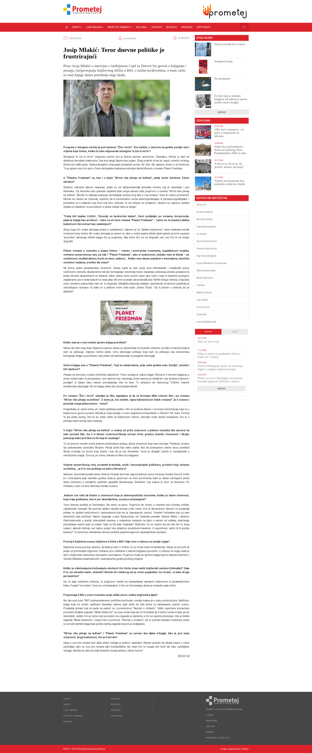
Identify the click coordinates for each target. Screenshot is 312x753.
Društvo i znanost (119, 27)
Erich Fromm (203, 307)
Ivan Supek (202, 299)
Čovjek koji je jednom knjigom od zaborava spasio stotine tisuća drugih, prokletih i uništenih (230, 100)
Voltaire (201, 285)
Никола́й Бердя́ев (206, 226)
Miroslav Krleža (204, 219)
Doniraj (210, 732)
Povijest (157, 27)
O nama (210, 715)
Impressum (211, 721)
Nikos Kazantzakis (206, 270)
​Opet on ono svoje (208, 341)
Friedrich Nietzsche (207, 248)
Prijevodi (186, 27)
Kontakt (210, 726)
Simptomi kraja (223, 61)
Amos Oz (201, 204)
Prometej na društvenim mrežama (224, 709)
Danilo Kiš (202, 314)
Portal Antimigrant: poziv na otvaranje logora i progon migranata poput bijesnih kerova (220, 369)
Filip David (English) (206, 256)
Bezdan (208, 332)
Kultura (141, 27)
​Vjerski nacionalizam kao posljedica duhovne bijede (229, 182)
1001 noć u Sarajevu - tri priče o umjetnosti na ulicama (229, 133)
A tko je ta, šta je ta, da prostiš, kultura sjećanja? (229, 165)
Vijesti (234, 332)
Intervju (172, 27)
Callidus (245, 749)
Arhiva (222, 112)
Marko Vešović (204, 292)
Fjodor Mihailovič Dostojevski (211, 263)
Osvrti (76, 27)
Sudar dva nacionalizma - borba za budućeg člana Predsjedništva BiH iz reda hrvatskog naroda (230, 151)
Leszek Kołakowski (206, 321)
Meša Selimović (205, 278)
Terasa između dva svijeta (229, 44)
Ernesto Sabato (205, 212)
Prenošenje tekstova (217, 738)
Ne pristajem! (222, 78)
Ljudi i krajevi (94, 27)
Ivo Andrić (202, 234)
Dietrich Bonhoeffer (207, 241)
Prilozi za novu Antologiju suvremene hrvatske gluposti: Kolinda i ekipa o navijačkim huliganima (220, 381)
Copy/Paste (204, 27)
